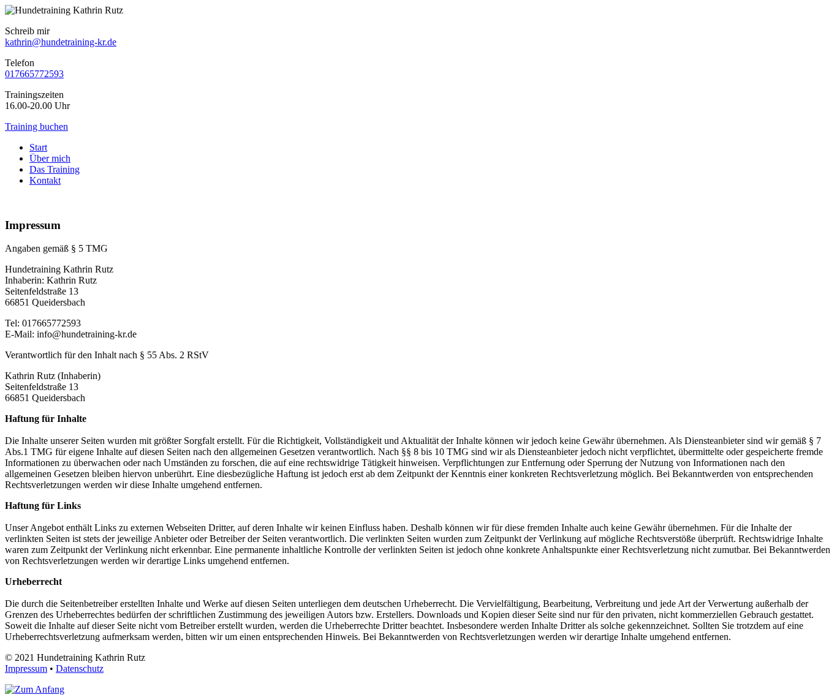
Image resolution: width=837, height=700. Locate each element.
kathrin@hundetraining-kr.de (60, 42)
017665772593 (34, 74)
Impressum (26, 668)
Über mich (49, 158)
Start (38, 147)
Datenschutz (80, 668)
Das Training (54, 169)
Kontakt (45, 180)
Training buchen (36, 126)
